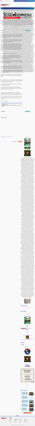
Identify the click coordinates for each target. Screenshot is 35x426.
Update (20, 141)
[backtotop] (17, 416)
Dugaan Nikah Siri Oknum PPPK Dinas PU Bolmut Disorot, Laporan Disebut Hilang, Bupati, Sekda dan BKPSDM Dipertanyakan (25, 397)
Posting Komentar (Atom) (8, 136)
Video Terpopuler (24, 305)
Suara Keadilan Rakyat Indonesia (27, 335)
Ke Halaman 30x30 (27, 313)
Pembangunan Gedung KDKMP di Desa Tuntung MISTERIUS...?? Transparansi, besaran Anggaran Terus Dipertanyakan (25, 409)
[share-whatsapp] (29, 30)
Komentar (3, 30)
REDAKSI (27, 326)
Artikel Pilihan (23, 311)
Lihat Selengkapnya (27, 412)
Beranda (27, 325)
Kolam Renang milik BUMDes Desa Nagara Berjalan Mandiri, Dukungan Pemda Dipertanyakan (25, 401)
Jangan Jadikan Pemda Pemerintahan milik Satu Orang (27, 339)
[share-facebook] (27, 30)
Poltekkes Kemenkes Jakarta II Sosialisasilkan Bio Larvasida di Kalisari (11, 106)
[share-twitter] (28, 30)
